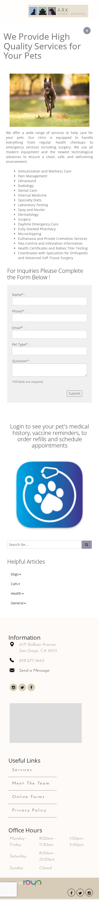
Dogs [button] (15, 574)
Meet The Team (31, 783)
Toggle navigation (10, 11)
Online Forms (28, 797)
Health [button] (16, 593)
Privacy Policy (29, 810)
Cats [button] (14, 583)
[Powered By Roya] (32, 882)
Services (22, 770)
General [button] (17, 603)
